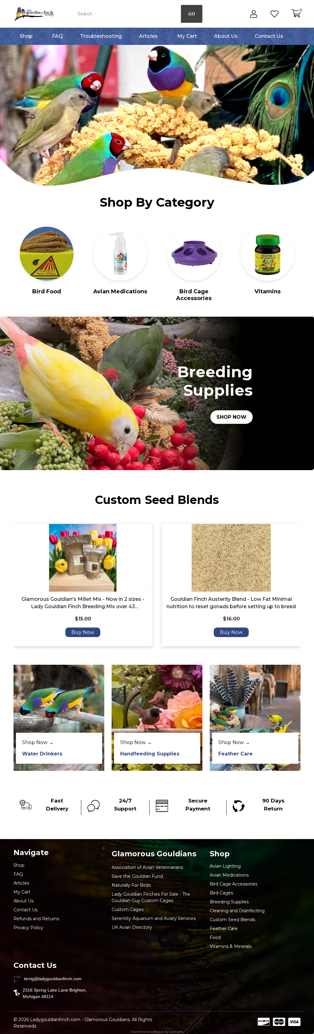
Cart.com (176, 1032)
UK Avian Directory (132, 927)
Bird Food (46, 291)
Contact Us (269, 36)
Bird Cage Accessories (194, 295)
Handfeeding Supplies (149, 754)
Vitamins (268, 291)
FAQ (57, 36)
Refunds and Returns (36, 918)
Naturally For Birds (131, 885)
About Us (226, 36)
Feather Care (235, 754)
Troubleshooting (101, 36)
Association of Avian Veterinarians (147, 867)
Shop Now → (38, 742)
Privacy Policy (28, 927)
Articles (148, 36)
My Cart (187, 36)
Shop (26, 36)
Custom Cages (128, 909)
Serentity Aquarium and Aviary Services (154, 918)
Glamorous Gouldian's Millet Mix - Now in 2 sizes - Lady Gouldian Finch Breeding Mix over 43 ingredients (82, 603)
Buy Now (82, 632)
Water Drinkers (42, 754)
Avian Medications (120, 291)
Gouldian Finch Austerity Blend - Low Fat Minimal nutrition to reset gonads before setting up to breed (231, 602)
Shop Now (231, 417)
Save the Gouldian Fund (137, 876)
